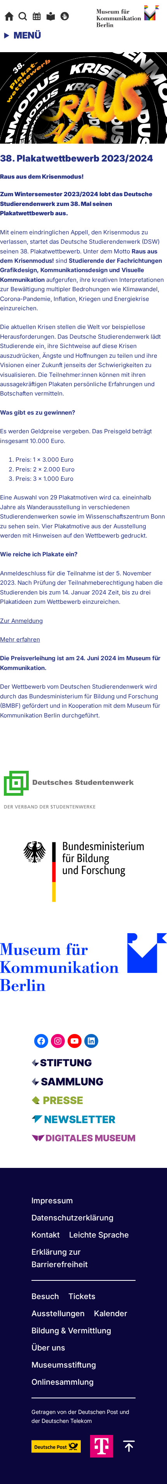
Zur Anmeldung (21, 620)
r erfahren (26, 639)
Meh (6, 639)
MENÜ (27, 35)
